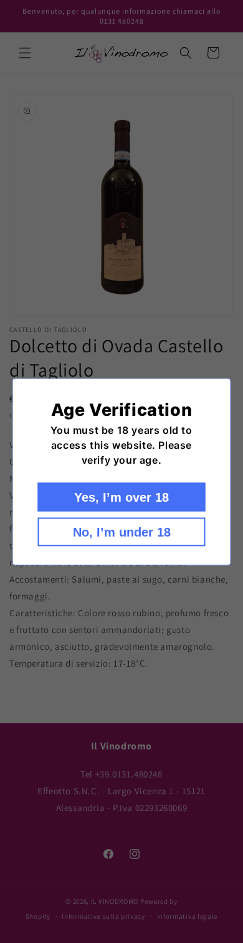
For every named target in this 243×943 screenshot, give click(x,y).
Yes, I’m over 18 (121, 497)
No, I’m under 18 (122, 531)
